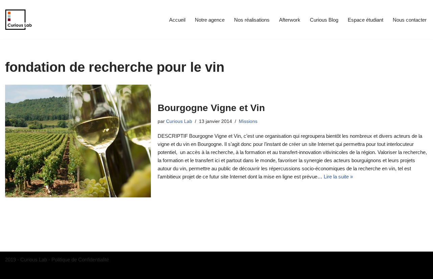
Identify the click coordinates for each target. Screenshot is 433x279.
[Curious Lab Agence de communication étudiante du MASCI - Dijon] (18, 19)
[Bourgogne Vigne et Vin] (78, 141)
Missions (248, 121)
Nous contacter (410, 20)
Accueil (177, 20)
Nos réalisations (252, 20)
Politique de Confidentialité (80, 259)
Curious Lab (179, 121)
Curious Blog (324, 20)
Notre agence (210, 20)
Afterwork (289, 20)
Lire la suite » (338, 176)
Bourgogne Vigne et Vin (211, 108)
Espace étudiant (365, 20)
